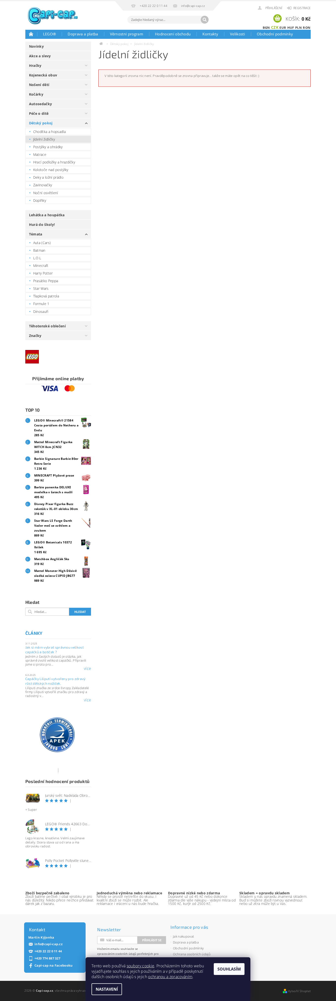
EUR (282, 27)
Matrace (39, 154)
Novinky (36, 46)
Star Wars (41, 288)
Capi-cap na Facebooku (53, 965)
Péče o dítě (39, 113)
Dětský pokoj (41, 123)
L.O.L (37, 258)
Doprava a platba (83, 33)
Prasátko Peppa (45, 280)
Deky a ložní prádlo (48, 177)
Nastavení (107, 989)
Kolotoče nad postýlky (50, 169)
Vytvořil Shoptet (299, 991)
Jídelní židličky (44, 139)
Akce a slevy (40, 56)
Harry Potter (43, 273)
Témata (35, 234)
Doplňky (39, 200)
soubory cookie (140, 966)
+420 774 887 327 (47, 958)
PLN (298, 27)
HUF (290, 27)
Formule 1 (41, 303)
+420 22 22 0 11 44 (48, 951)
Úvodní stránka (31, 34)
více (87, 668)
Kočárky (36, 94)
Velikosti (237, 33)
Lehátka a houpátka (47, 215)
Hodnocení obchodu (173, 33)
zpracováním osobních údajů (116, 954)
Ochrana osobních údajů (192, 954)
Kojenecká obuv (43, 75)
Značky (35, 335)
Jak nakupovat (183, 936)
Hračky (35, 65)
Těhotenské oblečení (47, 326)
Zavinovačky (42, 185)
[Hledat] (205, 20)
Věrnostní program (126, 33)
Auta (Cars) (42, 242)
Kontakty (210, 33)
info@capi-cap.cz (48, 944)
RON (306, 27)
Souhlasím (229, 969)
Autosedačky (40, 104)
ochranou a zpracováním (170, 976)
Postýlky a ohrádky (48, 147)
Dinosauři (40, 311)
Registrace (302, 8)
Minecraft (40, 265)
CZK (274, 27)
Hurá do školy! (42, 224)
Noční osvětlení (45, 192)
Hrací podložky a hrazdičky (54, 162)
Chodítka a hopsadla (49, 131)
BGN (266, 27)
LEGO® (49, 33)
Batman (39, 250)
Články (34, 633)
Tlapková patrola (46, 296)
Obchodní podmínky (275, 33)
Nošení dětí (39, 84)
